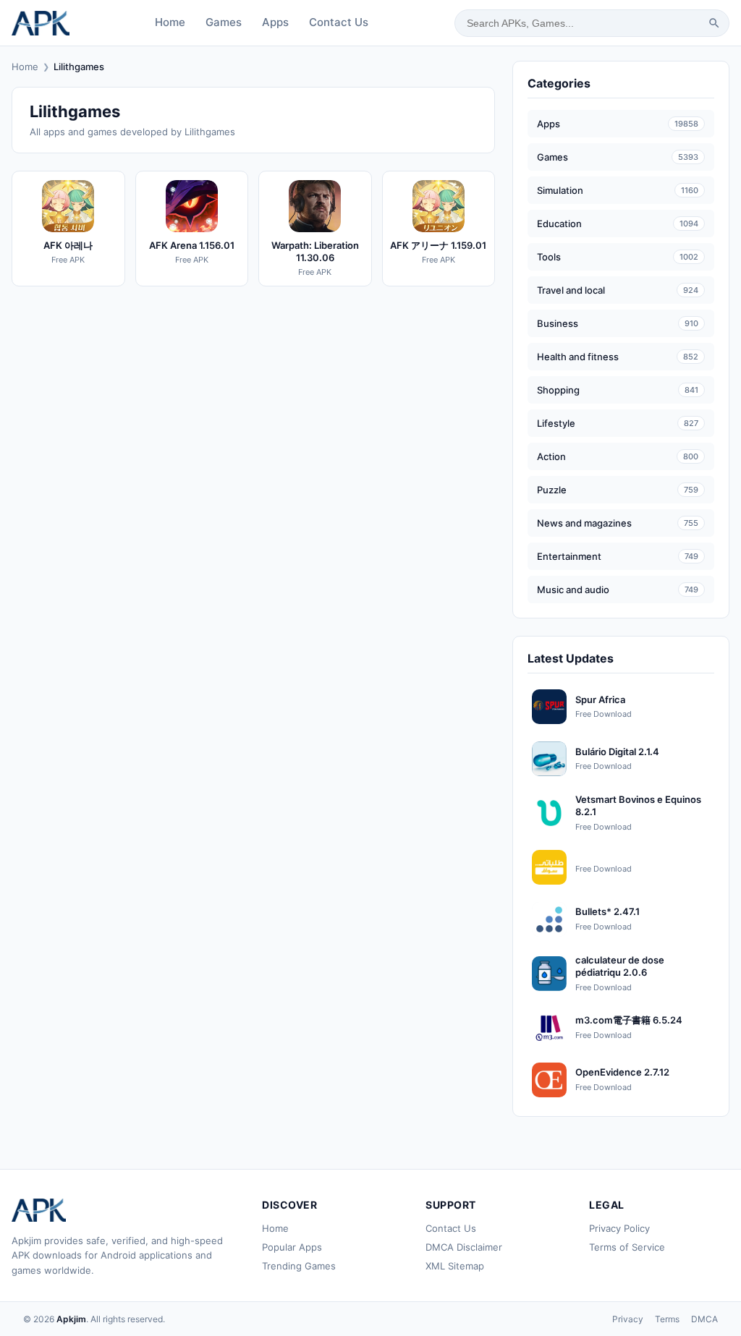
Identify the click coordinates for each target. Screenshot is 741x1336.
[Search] (714, 23)
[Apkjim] (40, 23)
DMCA (704, 1319)
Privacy (627, 1319)
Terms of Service (627, 1247)
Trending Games (299, 1266)
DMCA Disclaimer (463, 1247)
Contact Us (338, 22)
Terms (667, 1319)
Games (224, 22)
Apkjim (71, 1319)
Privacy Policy (619, 1228)
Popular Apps (292, 1247)
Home (170, 22)
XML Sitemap (454, 1266)
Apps (275, 22)
